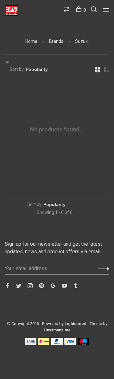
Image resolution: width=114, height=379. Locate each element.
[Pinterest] (41, 286)
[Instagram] (30, 286)
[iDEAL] (43, 343)
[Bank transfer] (31, 343)
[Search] (94, 10)
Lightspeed (75, 323)
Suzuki (82, 41)
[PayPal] (57, 343)
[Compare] (67, 10)
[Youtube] (64, 286)
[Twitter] (18, 286)
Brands (56, 41)
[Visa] (70, 343)
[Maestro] (83, 343)
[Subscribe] (101, 269)
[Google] (52, 286)
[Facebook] (7, 286)
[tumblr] (75, 286)
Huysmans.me (57, 330)
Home (31, 41)
